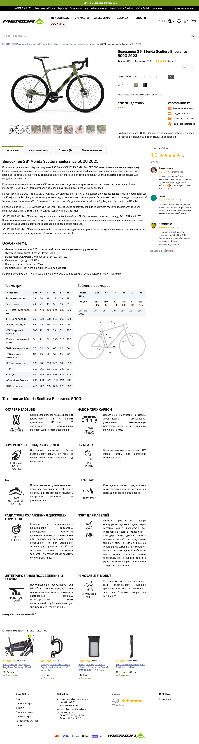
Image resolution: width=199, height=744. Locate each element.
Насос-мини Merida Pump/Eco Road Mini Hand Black (130, 666)
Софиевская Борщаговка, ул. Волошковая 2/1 (74, 700)
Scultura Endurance (78, 44)
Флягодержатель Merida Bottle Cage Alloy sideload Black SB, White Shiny (55, 667)
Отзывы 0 (20, 661)
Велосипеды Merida (36, 44)
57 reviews (118, 705)
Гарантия (62, 8)
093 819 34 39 (185, 8)
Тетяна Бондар (166, 168)
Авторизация (165, 699)
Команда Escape (24, 703)
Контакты (157, 8)
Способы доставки (131, 103)
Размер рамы (124, 77)
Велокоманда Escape (45, 8)
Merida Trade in (143, 8)
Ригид (64, 44)
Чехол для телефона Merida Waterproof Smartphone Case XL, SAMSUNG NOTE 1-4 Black (94, 667)
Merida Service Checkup (121, 8)
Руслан (162, 196)
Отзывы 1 (171, 61)
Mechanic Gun (165, 224)
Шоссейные (53, 44)
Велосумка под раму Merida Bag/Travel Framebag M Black (17, 666)
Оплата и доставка (79, 8)
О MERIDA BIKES (23, 8)
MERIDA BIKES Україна (13, 44)
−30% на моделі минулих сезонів (99, 3)
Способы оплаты (180, 103)
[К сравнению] (184, 67)
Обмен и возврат (99, 8)
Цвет (120, 85)
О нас (18, 699)
